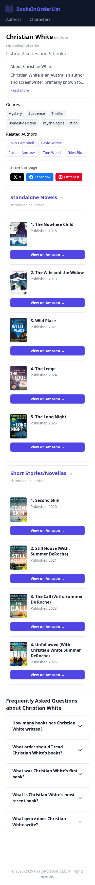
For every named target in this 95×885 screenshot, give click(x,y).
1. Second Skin (45, 500)
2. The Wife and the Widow (57, 272)
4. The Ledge (43, 369)
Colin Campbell (21, 142)
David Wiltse (51, 142)
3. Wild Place (43, 320)
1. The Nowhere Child (52, 224)
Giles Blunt (76, 152)
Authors (14, 19)
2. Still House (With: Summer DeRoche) (50, 551)
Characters (40, 19)
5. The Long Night (48, 417)
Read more (19, 90)
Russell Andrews (22, 152)
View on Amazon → (48, 254)
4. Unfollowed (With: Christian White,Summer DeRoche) (56, 650)
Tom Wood (52, 152)
